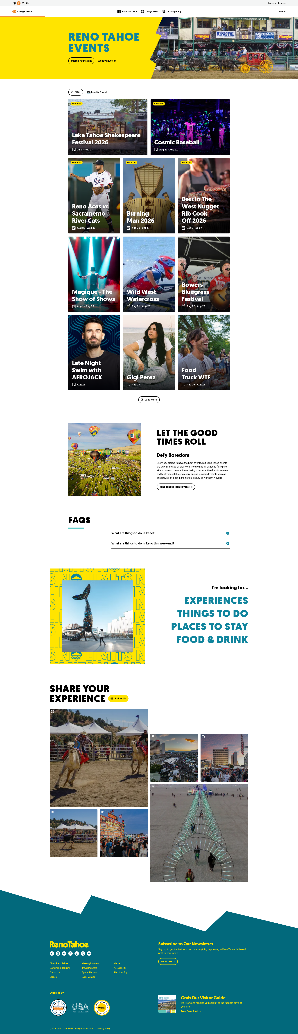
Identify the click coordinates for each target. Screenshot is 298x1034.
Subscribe (166, 961)
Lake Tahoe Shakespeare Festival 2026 (106, 138)
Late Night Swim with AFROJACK (87, 370)
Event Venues (105, 60)
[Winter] (27, 3)
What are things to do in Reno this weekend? (142, 543)
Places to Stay (209, 626)
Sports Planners (89, 972)
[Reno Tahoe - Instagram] (58, 953)
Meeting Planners (277, 3)
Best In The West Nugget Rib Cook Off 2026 (200, 210)
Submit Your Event (81, 60)
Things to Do (212, 613)
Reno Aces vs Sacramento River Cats (90, 213)
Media (117, 963)
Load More (151, 399)
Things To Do (152, 11)
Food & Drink (212, 640)
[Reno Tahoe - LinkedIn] (64, 953)
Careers (53, 977)
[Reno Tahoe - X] (83, 953)
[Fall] (23, 3)
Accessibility (120, 968)
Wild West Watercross (143, 295)
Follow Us (120, 698)
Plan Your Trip (120, 972)
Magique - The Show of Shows (93, 295)
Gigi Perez (141, 377)
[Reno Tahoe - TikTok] (76, 953)
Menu (282, 11)
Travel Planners (89, 968)
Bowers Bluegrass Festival (195, 291)
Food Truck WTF (196, 373)
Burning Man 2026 (141, 217)
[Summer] (18, 3)
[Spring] (14, 3)
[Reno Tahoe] (95, 944)
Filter (77, 92)
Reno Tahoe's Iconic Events (175, 486)
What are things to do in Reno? (133, 533)
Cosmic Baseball (177, 142)
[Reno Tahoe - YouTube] (89, 953)
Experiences (216, 600)
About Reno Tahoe (59, 963)
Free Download (189, 1011)
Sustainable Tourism (60, 968)
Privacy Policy (103, 1028)
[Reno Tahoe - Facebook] (52, 953)
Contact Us (55, 972)
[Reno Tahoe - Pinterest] (70, 953)
